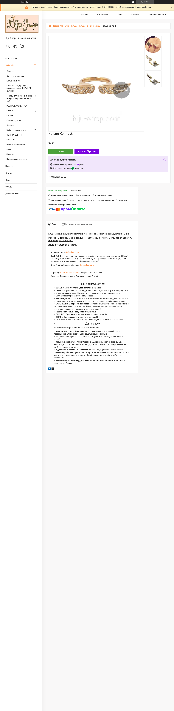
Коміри (10, 116)
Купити (61, 151)
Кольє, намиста (13, 81)
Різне (9, 149)
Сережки (11, 125)
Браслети (11, 140)
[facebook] (49, 369)
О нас (7, 180)
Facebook (74, 273)
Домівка (10, 71)
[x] (53, 369)
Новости (9, 166)
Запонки (10, 154)
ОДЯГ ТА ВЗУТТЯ (14, 135)
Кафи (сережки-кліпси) (17, 130)
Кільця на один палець (89, 26)
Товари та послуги (61, 26)
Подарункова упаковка (17, 159)
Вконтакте (65, 273)
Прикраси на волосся (16, 144)
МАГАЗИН (9, 65)
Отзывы (9, 187)
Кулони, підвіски (14, 120)
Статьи (8, 173)
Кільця (10, 111)
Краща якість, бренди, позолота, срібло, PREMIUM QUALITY (19, 88)
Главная (84, 14)
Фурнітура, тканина (15, 76)
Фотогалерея (11, 58)
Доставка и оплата (14, 194)
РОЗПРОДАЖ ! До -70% (17, 106)
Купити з (82, 151)
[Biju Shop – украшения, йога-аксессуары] (21, 24)
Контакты (135, 14)
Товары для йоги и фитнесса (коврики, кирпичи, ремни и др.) (19, 98)
